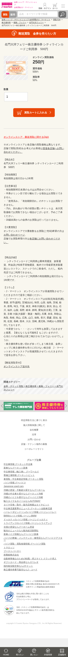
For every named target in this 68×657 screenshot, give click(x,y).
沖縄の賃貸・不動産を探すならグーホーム (24, 490)
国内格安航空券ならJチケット (18, 566)
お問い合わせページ (14, 234)
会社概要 (34, 430)
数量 (6, 89)
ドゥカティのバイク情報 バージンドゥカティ (26, 519)
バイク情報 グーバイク (15, 482)
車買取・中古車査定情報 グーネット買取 (23, 479)
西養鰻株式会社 (11, 555)
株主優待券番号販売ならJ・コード (20, 569)
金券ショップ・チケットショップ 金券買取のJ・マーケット (26, 20)
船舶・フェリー (20, 23)
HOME (6, 655)
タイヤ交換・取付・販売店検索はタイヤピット (26, 504)
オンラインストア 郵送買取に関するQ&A (26, 137)
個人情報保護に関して (34, 425)
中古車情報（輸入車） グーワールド (21, 471)
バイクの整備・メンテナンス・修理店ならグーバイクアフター (33, 539)
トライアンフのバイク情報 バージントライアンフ (28, 523)
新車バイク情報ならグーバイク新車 (21, 534)
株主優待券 (6, 23)
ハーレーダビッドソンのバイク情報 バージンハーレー (30, 512)
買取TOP (57, 20)
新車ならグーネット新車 (16, 468)
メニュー (63, 6)
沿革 (34, 434)
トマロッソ (9, 547)
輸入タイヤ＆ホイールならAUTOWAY (22, 501)
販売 (13, 14)
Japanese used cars (14, 486)
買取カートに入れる (35, 112)
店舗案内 (62, 655)
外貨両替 (48, 655)
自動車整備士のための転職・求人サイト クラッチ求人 (30, 558)
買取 (5, 14)
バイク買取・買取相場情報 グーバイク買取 (25, 544)
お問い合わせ (34, 439)
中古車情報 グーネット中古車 (18, 464)
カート (55, 8)
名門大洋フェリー (36, 23)
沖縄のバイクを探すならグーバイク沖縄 (23, 497)
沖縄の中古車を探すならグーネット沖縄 (23, 493)
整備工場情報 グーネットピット (19, 475)
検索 (62, 14)
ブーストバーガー (12, 551)
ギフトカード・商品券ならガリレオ (21, 562)
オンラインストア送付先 (17, 366)
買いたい (34, 655)
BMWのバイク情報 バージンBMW (20, 515)
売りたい (20, 655)
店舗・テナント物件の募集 (34, 444)
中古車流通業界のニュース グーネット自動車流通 (28, 508)
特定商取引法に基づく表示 (34, 420)
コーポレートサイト (34, 449)
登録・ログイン (44, 8)
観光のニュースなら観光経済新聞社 (21, 530)
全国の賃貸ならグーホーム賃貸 (19, 527)
